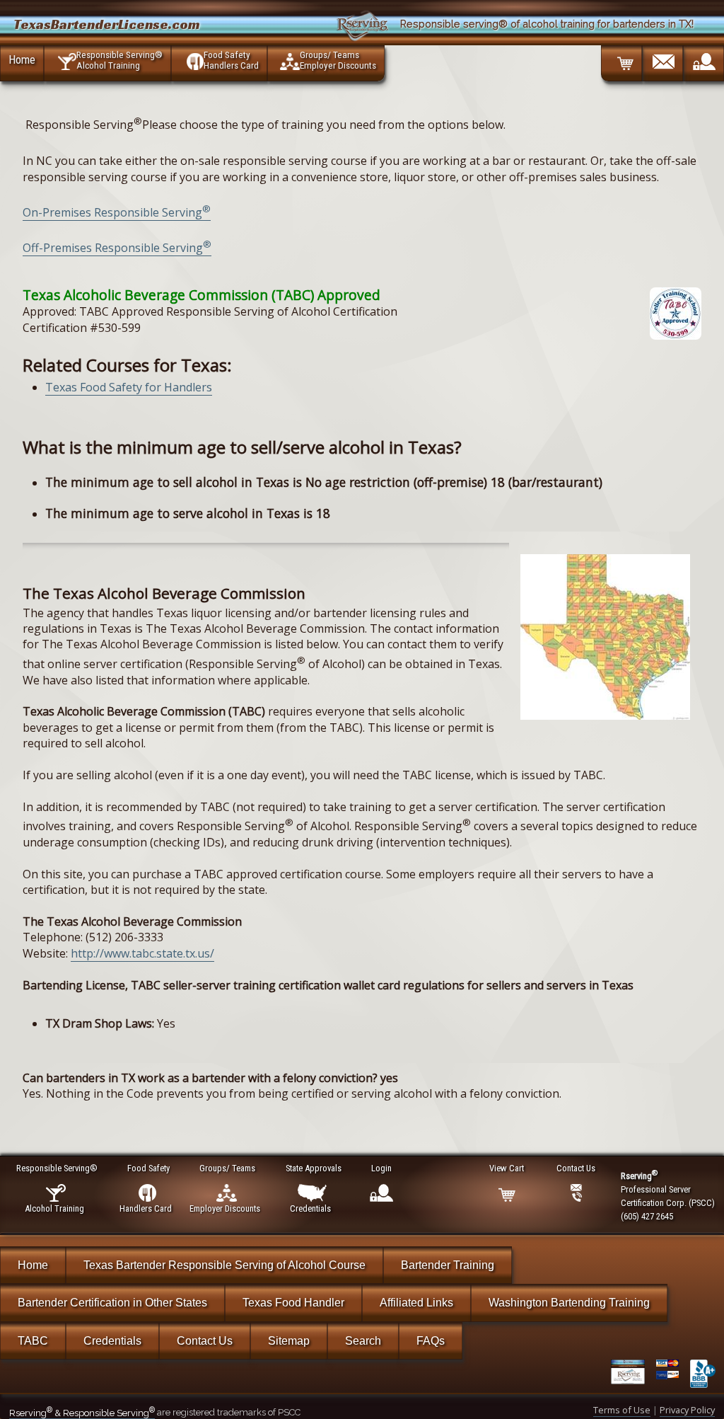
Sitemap (289, 1341)
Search (363, 1341)
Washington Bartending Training (569, 1303)
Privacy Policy (687, 1409)
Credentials (112, 1341)
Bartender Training (447, 1265)
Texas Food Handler (293, 1303)
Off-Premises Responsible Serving (117, 247)
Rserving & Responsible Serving (82, 1413)
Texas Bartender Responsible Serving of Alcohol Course (224, 1265)
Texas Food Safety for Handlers (128, 387)
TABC (33, 1341)
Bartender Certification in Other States (112, 1303)
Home (21, 59)
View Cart (506, 1168)
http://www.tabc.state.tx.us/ (142, 953)
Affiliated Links (416, 1303)
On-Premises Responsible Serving (117, 212)
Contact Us (205, 1341)
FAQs (430, 1341)
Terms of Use (621, 1409)
